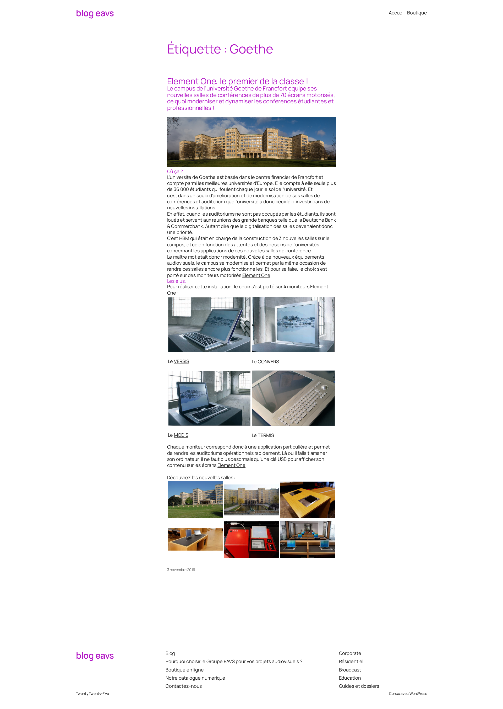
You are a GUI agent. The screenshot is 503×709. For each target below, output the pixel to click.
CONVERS (268, 361)
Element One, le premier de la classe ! (237, 81)
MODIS (181, 435)
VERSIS (181, 361)
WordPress (418, 693)
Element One (256, 275)
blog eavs (95, 13)
